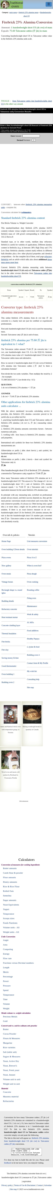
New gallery (6, 566)
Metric (6, 972)
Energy (6, 954)
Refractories (8, 1101)
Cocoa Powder (9, 1034)
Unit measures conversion (37, 541)
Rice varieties (9, 1047)
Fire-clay (5, 650)
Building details (8, 601)
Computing (8, 949)
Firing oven (31, 598)
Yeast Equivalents (11, 905)
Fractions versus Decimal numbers (18, 963)
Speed (6, 990)
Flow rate (7, 958)
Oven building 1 (8, 674)
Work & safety (32, 614)
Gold (5, 1021)
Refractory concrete (9, 609)
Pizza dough (32, 574)
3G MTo (30, 622)
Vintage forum (7, 582)
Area (5, 945)
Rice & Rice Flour (11, 887)
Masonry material (11, 1097)
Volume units (9, 927)
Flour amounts (9, 877)
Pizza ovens (6, 557)
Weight (6, 1008)
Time (5, 999)
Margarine (7, 1043)
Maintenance (32, 606)
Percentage (8, 977)
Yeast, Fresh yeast (11, 1070)
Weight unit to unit (11, 1084)
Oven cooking (32, 582)
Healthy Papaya (33, 639)
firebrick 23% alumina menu (28, 12)
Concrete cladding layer (11, 625)
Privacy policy (7, 1185)
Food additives (32, 631)
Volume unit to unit (11, 1079)
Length (6, 967)
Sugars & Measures (11, 1057)
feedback (7, 1163)
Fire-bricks (6, 642)
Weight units (8, 932)
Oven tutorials (32, 549)
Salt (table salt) (10, 1052)
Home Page (6, 541)
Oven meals (6, 574)
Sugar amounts (9, 900)
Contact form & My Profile (37, 663)
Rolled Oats (8, 891)
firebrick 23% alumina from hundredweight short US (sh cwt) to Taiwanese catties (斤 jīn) (26, 1141)
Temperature (8, 914)
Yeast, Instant (9, 1075)
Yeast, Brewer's (10, 1066)
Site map (30, 687)
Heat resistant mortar (10, 617)
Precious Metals (10, 1017)
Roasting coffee (33, 590)
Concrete (7, 1092)
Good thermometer (9, 666)
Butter (6, 1029)
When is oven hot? (34, 566)
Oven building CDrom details (13, 549)
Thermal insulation (9, 634)
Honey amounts (10, 882)
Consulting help (33, 679)
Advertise (48, 1185)
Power (6, 981)
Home (12, 4)
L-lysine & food (33, 647)
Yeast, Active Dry (11, 1061)
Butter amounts (10, 868)
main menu (13, 12)
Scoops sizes (8, 918)
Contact (40, 1185)
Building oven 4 (33, 655)
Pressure (7, 986)
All (18, 927)
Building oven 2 (8, 682)
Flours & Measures (11, 1038)
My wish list (32, 671)
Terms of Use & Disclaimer (24, 1185)
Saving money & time (10, 658)
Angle (6, 940)
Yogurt (6, 909)
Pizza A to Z (32, 557)
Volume (6, 1004)
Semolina (7, 896)
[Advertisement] (26, 68)
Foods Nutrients (10, 923)
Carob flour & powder (13, 873)
